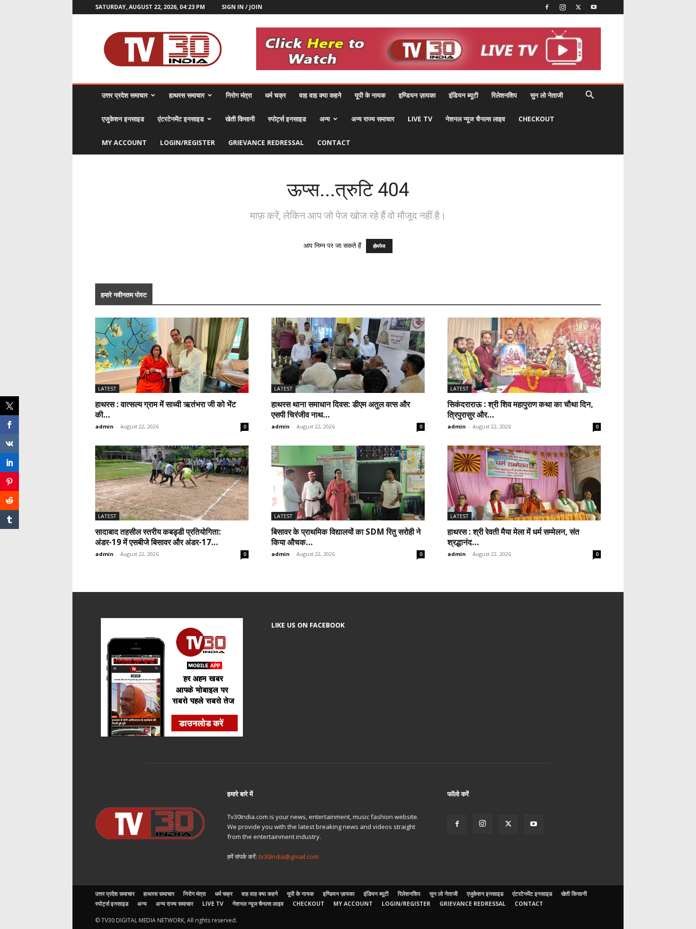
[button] (589, 95)
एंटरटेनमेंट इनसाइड (181, 118)
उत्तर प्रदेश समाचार (125, 95)
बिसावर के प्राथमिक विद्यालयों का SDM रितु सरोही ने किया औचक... (346, 536)
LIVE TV (420, 118)
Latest (107, 388)
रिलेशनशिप (504, 95)
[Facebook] (547, 7)
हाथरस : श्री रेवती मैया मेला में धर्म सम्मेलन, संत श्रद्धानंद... (513, 536)
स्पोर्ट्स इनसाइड (287, 118)
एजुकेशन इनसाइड (123, 118)
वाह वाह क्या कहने (320, 95)
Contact (333, 142)
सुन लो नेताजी (546, 95)
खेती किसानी (240, 118)
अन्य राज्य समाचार (372, 118)
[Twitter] (578, 7)
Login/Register (187, 142)
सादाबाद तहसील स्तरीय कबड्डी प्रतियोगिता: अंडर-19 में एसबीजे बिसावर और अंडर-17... (158, 536)
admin (104, 426)
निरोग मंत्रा (239, 95)
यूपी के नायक (370, 95)
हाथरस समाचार (187, 95)
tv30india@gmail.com (289, 856)
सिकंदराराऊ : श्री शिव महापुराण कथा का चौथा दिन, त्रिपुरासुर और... (520, 409)
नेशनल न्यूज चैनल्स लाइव (475, 118)
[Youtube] (594, 7)
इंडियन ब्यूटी (463, 95)
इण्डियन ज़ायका (417, 95)
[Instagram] (562, 7)
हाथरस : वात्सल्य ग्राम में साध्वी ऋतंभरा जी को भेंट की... (165, 409)
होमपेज (379, 246)
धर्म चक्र (275, 95)
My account (124, 142)
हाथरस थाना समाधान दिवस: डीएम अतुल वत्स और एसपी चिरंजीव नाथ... (340, 409)
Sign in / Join (242, 7)
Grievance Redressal (266, 142)
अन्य (325, 118)
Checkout (536, 118)
